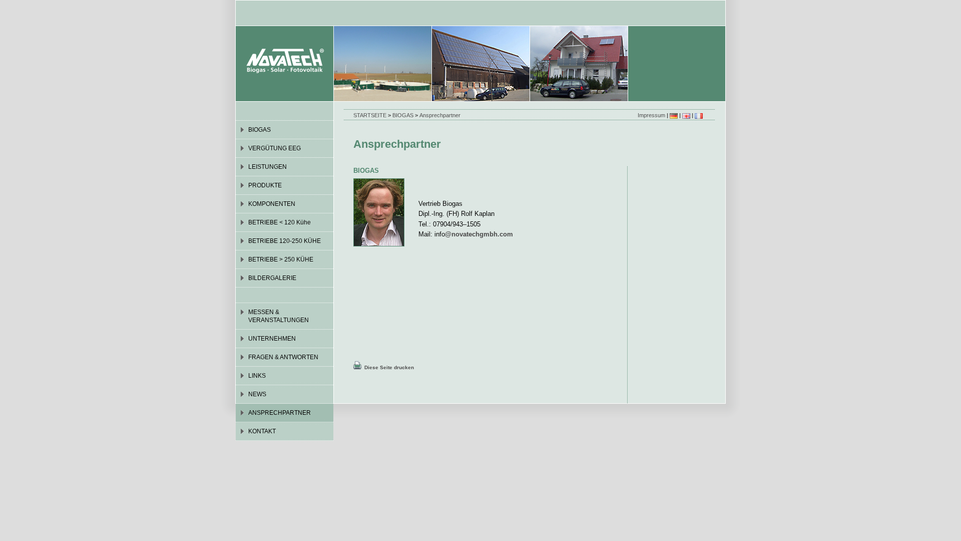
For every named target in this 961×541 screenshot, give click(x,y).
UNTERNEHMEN (272, 338)
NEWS (257, 394)
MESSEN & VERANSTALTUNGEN (278, 316)
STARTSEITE (369, 115)
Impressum (651, 115)
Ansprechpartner (439, 115)
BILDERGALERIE (272, 278)
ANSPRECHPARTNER (279, 412)
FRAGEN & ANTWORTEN (283, 357)
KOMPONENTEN (271, 203)
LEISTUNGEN (267, 166)
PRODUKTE (265, 185)
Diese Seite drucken (387, 367)
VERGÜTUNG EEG (274, 148)
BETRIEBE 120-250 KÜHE (284, 240)
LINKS (257, 375)
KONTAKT (262, 431)
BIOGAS (402, 115)
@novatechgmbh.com (479, 234)
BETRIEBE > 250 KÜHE (280, 259)
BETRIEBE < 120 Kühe (279, 222)
